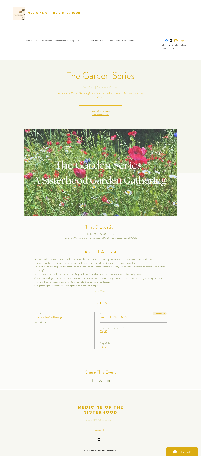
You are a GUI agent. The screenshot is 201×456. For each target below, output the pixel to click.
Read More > (100, 291)
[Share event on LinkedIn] (108, 380)
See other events (100, 114)
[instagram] (98, 439)
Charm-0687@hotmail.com (174, 44)
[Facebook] (166, 40)
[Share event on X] (100, 380)
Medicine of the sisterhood (54, 12)
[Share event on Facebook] (92, 380)
